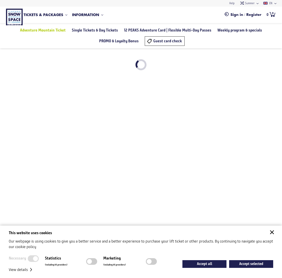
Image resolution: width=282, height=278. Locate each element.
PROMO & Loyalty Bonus (119, 41)
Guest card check (167, 41)
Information (85, 15)
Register (253, 15)
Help (232, 3)
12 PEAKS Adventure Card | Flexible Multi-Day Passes (167, 30)
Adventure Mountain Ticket (43, 30)
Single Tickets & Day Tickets (95, 30)
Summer (249, 3)
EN (270, 3)
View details (19, 270)
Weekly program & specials (239, 30)
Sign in (236, 15)
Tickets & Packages (43, 15)
